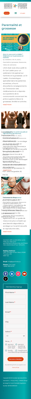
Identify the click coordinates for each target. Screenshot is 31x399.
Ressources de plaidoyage (13, 181)
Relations (6, 178)
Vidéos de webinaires (9, 65)
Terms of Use (15, 367)
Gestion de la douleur (11, 158)
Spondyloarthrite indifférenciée (15, 191)
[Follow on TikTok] (5, 278)
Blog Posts (5, 122)
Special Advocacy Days (10, 210)
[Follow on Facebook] (5, 273)
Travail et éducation (10, 203)
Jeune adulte (7, 161)
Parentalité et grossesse (10, 62)
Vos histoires (6, 213)
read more (7, 105)
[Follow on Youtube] (24, 273)
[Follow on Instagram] (18, 273)
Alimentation (7, 141)
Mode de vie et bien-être (12, 165)
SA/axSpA (6, 185)
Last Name (10, 302)
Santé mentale (8, 188)
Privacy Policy (14, 380)
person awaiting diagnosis (22, 346)
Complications (8, 148)
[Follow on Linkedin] (11, 273)
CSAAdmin (8, 59)
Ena (4, 155)
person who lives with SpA (11, 346)
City (7, 322)
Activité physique (9, 138)
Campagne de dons (9, 125)
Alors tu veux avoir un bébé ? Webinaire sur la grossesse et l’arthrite (13, 56)
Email (8, 312)
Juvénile (4, 129)
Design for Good (9, 383)
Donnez (7, 13)
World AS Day (6, 217)
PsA (4, 175)
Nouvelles (5, 132)
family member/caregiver (12, 351)
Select (8, 331)
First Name (10, 292)
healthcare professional (22, 351)
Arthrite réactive (9, 145)
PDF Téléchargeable (10, 171)
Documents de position (12, 151)
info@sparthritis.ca (14, 261)
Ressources (22, 62)
